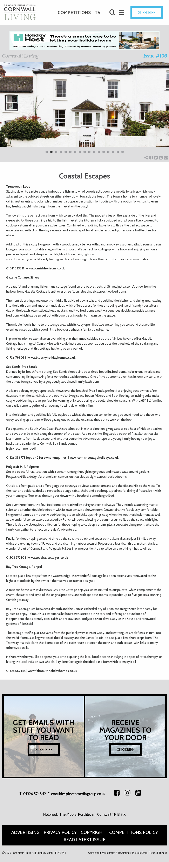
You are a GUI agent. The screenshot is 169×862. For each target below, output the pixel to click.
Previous (6, 110)
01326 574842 (34, 794)
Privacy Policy (60, 832)
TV (98, 12)
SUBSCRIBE (146, 12)
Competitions (74, 12)
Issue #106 (155, 55)
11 (94, 152)
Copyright (93, 832)
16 (118, 152)
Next (163, 110)
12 (99, 152)
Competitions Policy (133, 832)
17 (122, 152)
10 (89, 152)
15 (113, 152)
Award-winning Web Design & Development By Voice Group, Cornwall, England (127, 852)
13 (103, 152)
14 (108, 152)
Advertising (25, 832)
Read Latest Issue (85, 839)
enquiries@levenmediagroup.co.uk (78, 794)
